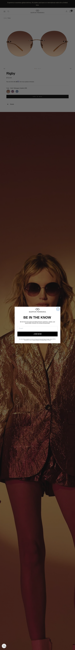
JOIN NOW (37, 334)
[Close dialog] (58, 309)
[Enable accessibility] (4, 646)
